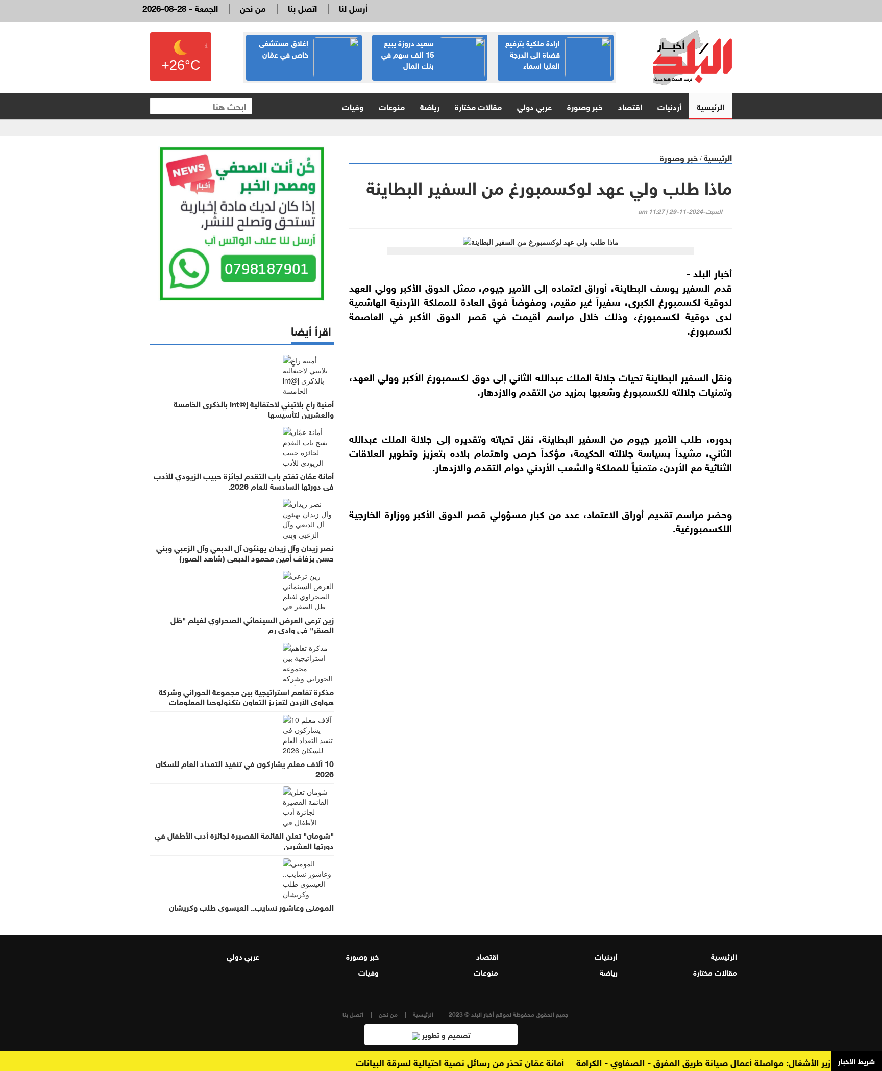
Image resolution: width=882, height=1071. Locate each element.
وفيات (352, 106)
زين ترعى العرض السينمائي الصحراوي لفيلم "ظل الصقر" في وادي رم (252, 624)
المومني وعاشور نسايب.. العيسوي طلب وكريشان (251, 907)
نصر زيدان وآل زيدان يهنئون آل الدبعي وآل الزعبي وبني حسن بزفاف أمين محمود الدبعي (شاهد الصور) (245, 552)
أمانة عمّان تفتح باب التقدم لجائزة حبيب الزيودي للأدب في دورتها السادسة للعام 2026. (244, 480)
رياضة (429, 106)
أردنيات (669, 106)
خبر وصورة (585, 106)
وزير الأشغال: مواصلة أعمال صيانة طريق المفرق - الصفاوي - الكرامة (720, 1062)
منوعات (392, 106)
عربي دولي (534, 106)
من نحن (253, 7)
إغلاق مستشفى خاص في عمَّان (283, 48)
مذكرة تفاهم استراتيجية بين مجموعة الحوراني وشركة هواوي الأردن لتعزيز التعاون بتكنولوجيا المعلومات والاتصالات (246, 701)
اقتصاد (630, 106)
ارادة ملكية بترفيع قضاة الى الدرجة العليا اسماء (532, 53)
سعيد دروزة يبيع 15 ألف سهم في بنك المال (407, 53)
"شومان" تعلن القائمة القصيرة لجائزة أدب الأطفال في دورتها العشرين (244, 840)
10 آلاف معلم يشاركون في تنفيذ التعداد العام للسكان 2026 (245, 768)
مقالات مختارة (478, 106)
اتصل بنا (302, 7)
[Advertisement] (540, 663)
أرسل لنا (353, 7)
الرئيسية (710, 106)
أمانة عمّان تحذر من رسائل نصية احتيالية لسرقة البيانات (475, 1062)
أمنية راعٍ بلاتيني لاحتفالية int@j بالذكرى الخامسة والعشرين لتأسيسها (254, 408)
